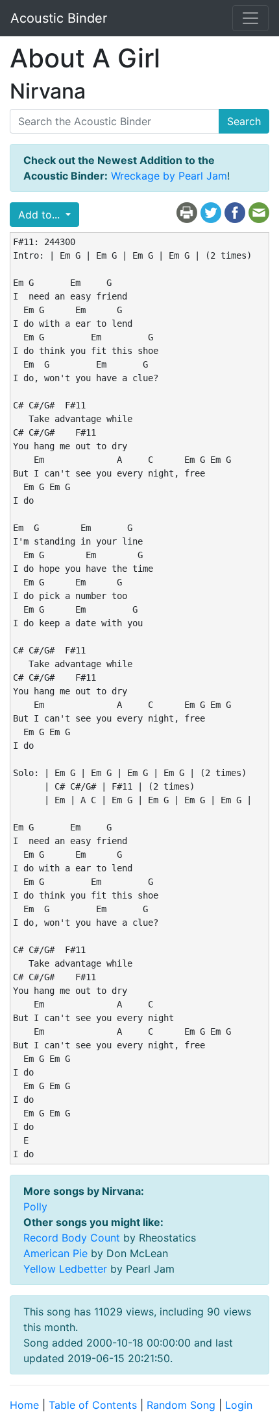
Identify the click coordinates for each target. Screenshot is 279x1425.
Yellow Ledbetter (65, 1268)
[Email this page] (259, 212)
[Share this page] (234, 212)
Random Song (181, 1404)
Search (244, 121)
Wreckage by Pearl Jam (169, 175)
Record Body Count (71, 1237)
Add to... (40, 214)
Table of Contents (93, 1404)
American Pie (55, 1253)
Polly (35, 1206)
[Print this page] (186, 212)
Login (238, 1404)
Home (24, 1404)
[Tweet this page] (210, 212)
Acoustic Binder (58, 18)
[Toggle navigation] (250, 18)
